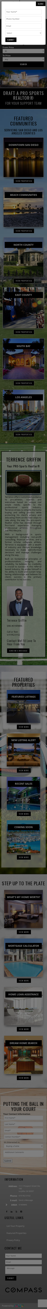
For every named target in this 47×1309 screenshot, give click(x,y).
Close (41, 3)
